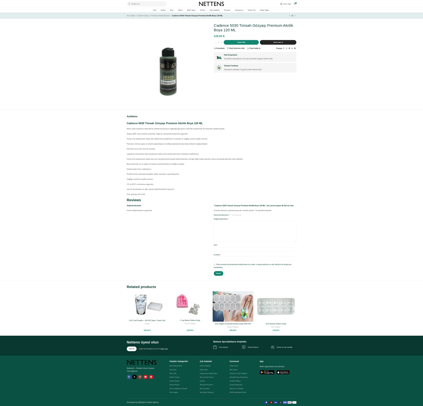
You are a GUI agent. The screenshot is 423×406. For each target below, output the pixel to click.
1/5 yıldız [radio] (233, 215)
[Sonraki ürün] (295, 15)
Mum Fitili (173, 373)
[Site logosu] (211, 4)
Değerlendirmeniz (221, 219)
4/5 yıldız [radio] (239, 215)
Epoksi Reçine (174, 381)
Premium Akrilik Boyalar (160, 16)
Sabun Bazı (204, 370)
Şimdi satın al (278, 42)
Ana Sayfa (131, 16)
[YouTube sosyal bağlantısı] (145, 377)
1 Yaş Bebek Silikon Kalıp (190, 320)
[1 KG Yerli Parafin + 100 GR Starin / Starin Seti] (147, 304)
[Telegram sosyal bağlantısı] (295, 48)
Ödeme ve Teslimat (236, 388)
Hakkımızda (234, 366)
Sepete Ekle (241, 42)
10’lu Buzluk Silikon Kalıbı (276, 324)
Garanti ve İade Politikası (238, 373)
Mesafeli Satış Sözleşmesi (239, 377)
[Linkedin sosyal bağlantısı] (292, 48)
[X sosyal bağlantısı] (286, 48)
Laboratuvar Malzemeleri (208, 373)
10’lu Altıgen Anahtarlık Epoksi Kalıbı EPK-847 (233, 324)
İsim (216, 245)
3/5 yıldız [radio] (237, 215)
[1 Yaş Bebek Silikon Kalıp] (190, 304)
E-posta (217, 255)
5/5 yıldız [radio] (241, 215)
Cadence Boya (143, 16)
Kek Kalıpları (276, 327)
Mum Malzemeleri (176, 366)
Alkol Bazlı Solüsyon (207, 392)
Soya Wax (173, 370)
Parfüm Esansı (175, 377)
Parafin (147, 324)
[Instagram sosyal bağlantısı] (140, 377)
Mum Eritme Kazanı (207, 377)
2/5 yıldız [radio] (235, 215)
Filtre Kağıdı (174, 392)
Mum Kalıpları (205, 388)
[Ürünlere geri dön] (292, 15)
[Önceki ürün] (289, 15)
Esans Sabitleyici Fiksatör (178, 388)
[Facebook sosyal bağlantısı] (283, 48)
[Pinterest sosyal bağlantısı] (289, 48)
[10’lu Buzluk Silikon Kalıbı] (276, 306)
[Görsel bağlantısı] (142, 362)
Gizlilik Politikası (235, 381)
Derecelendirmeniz (222, 215)
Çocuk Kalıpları (190, 323)
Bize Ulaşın (234, 370)
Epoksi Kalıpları (233, 327)
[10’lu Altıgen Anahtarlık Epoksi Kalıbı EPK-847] (233, 306)
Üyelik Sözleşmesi (236, 385)
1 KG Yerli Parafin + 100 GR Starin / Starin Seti (147, 320)
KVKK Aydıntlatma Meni (238, 392)
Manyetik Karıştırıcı (206, 385)
